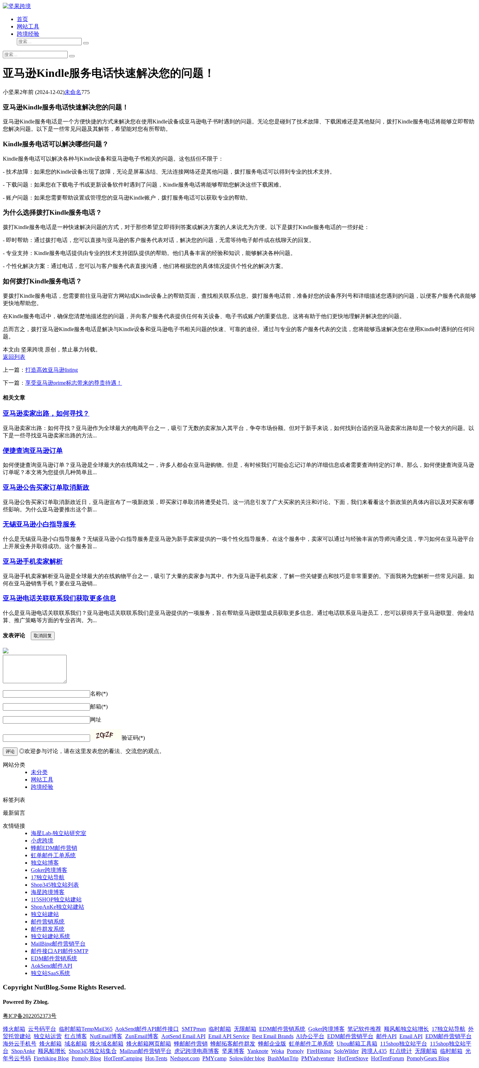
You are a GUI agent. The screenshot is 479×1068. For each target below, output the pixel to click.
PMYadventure (318, 1058)
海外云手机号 (19, 1044)
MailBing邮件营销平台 (58, 944)
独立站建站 (45, 914)
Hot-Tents (156, 1058)
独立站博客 (45, 863)
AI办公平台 (310, 1036)
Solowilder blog (247, 1058)
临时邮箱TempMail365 (86, 1029)
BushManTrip (283, 1058)
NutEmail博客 (106, 1036)
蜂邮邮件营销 (191, 1044)
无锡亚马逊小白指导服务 (39, 524)
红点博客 (76, 1036)
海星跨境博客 (48, 892)
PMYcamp (214, 1058)
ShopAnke (23, 1051)
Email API (411, 1036)
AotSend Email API (183, 1036)
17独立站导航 (48, 877)
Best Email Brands (273, 1036)
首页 (22, 19)
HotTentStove (352, 1058)
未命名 (73, 92)
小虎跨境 (42, 841)
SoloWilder (346, 1051)
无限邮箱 (245, 1029)
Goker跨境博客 (49, 870)
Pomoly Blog (86, 1058)
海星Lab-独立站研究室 (58, 833)
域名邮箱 (76, 1044)
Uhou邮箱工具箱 (357, 1044)
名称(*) (99, 694)
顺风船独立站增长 (406, 1029)
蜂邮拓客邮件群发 (232, 1044)
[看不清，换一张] (106, 734)
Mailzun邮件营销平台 (145, 1051)
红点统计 (401, 1051)
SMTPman (194, 1029)
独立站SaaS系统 (50, 973)
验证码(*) (133, 738)
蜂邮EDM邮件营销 (54, 848)
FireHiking (319, 1051)
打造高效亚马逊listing (51, 370)
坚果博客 (233, 1051)
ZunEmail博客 (141, 1036)
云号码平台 (42, 1029)
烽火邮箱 (14, 1029)
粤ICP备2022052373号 (29, 1016)
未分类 (39, 772)
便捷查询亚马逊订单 (33, 450)
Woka (277, 1051)
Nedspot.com (185, 1058)
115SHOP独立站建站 (56, 899)
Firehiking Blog (51, 1058)
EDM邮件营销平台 (350, 1036)
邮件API (386, 1036)
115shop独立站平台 (403, 1044)
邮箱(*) (99, 707)
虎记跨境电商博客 (196, 1051)
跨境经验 (28, 34)
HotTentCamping (123, 1058)
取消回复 (43, 635)
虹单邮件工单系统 (53, 855)
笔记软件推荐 (364, 1029)
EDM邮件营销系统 (54, 958)
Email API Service (228, 1036)
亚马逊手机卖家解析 (33, 561)
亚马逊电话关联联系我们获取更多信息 (59, 598)
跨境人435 (374, 1051)
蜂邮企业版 (272, 1044)
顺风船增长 (52, 1051)
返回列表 (14, 357)
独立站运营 (48, 1036)
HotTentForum (387, 1058)
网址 (95, 720)
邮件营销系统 (48, 922)
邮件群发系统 (48, 929)
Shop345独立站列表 (55, 885)
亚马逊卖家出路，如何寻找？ (46, 413)
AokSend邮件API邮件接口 (147, 1029)
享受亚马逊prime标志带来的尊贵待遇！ (73, 383)
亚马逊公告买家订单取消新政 (46, 487)
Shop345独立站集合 (93, 1051)
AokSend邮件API (51, 966)
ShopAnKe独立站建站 (57, 907)
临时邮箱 (220, 1029)
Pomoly (295, 1051)
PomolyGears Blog (428, 1058)
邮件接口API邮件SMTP (59, 951)
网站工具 (28, 26)
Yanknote (257, 1051)
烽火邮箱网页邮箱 (148, 1044)
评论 (10, 751)
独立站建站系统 (50, 936)
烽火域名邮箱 (106, 1044)
